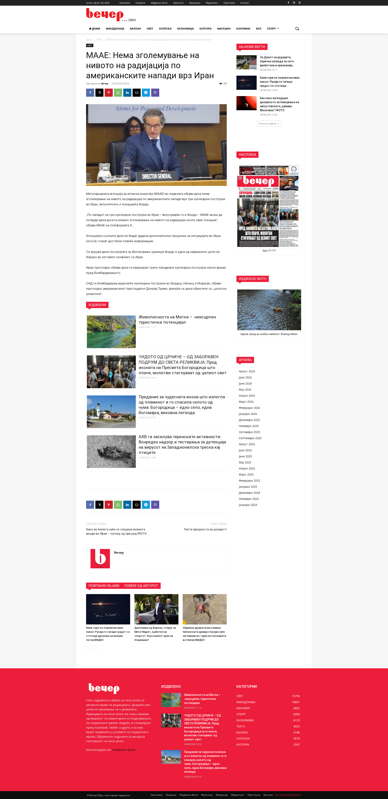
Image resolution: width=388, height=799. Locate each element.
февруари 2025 (249, 480)
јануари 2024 (248, 505)
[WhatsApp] (118, 93)
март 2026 (246, 402)
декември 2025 (249, 420)
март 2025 (246, 474)
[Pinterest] (109, 93)
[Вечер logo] (118, 15)
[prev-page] (88, 648)
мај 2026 (245, 389)
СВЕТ (99, 39)
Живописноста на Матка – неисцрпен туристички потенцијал (202, 698)
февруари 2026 (249, 408)
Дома (89, 39)
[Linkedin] (127, 93)
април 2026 (247, 395)
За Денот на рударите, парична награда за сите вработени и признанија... (277, 61)
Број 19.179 (269, 250)
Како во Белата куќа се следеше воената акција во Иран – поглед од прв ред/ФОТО (116, 531)
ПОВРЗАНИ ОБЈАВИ (104, 586)
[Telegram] (146, 93)
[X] (299, 3)
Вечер (104, 83)
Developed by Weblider (288, 795)
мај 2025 (245, 462)
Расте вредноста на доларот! (205, 529)
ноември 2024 (249, 499)
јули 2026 (245, 377)
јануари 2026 (248, 414)
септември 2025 (250, 438)
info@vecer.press (124, 750)
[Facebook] (288, 3)
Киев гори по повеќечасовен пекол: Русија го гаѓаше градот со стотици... (279, 81)
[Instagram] (294, 3)
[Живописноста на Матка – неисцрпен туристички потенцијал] (171, 700)
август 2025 (247, 444)
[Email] (137, 93)
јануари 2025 (248, 487)
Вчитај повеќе (267, 123)
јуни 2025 (245, 456)
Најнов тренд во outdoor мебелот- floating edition (269, 334)
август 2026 (247, 371)
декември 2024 (249, 493)
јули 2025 (245, 450)
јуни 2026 (245, 383)
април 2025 (247, 468)
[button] (297, 28)
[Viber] (155, 93)
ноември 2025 (249, 426)
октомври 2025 (249, 432)
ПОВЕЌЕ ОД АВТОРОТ (141, 586)
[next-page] (95, 648)
